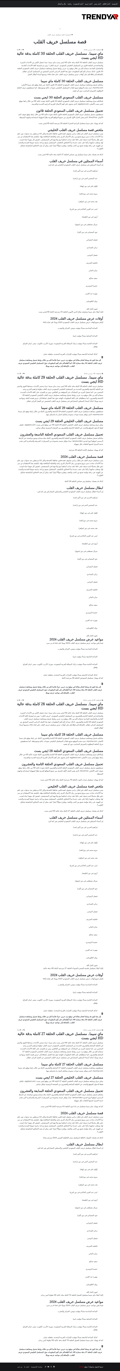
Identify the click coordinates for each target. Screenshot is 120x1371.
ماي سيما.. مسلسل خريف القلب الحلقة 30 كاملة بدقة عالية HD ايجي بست (60, 55)
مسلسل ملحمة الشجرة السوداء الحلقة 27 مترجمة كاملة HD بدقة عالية (69, 968)
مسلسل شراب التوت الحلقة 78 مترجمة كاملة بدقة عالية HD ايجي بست (66, 780)
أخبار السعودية (78, 4)
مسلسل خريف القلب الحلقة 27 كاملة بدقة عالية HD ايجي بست (67, 811)
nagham (98, 50)
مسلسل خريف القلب (81, 411)
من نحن (19, 1367)
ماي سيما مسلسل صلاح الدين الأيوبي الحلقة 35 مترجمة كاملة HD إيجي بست (67, 312)
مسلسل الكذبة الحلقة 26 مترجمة (81, 450)
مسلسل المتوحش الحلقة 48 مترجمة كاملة (77, 678)
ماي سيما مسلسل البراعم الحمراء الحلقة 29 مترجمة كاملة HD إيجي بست (66, 123)
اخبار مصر (97, 4)
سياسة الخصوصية (36, 1367)
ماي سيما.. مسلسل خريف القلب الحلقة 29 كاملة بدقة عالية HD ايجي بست (60, 379)
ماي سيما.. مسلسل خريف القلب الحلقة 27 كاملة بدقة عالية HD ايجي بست (60, 1035)
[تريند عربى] (100, 16)
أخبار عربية (88, 4)
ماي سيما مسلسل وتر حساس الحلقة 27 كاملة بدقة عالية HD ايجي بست (64, 154)
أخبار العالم (106, 4)
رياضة (70, 4)
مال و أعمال (62, 4)
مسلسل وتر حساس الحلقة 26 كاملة (78, 481)
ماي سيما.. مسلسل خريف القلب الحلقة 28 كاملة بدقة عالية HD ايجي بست (60, 706)
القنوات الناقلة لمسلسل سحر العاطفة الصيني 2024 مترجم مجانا (67, 1138)
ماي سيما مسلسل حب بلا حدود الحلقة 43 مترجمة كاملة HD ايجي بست (67, 1106)
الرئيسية (114, 4)
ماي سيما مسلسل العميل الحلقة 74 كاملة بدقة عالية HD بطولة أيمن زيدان (68, 1295)
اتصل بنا (26, 1367)
